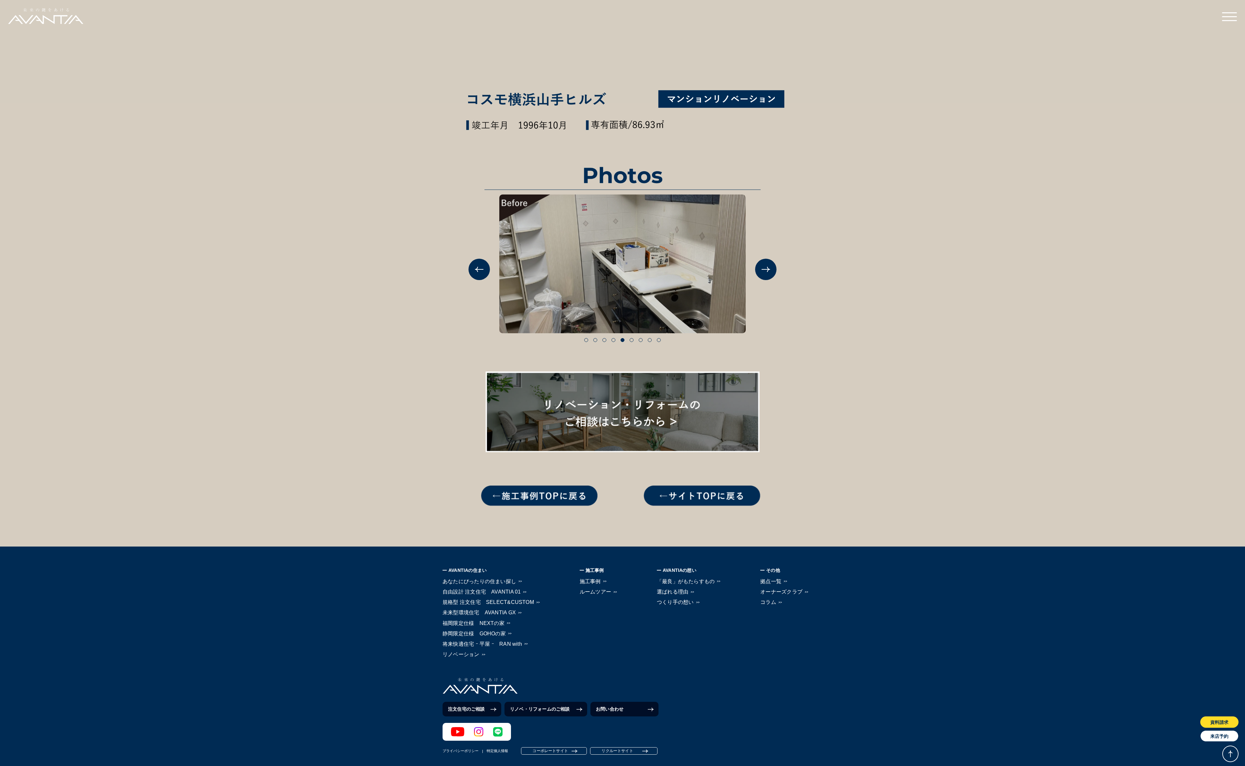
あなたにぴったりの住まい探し (479, 581)
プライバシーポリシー (461, 751)
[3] (604, 340)
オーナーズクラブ (781, 592)
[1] (586, 340)
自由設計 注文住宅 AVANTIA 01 (482, 592)
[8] (650, 340)
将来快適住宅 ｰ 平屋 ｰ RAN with (482, 644)
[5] (622, 340)
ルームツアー (595, 592)
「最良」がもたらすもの (686, 581)
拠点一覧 (770, 581)
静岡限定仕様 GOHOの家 (474, 633)
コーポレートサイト (550, 750)
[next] (766, 269)
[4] (613, 340)
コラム (768, 602)
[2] (595, 340)
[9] (659, 340)
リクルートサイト (617, 750)
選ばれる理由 (672, 592)
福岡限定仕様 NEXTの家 (473, 623)
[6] (632, 340)
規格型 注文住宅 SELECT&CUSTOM (488, 602)
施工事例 (590, 581)
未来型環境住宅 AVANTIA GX (479, 612)
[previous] (479, 269)
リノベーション (461, 654)
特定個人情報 (497, 751)
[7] (641, 340)
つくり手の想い (675, 602)
